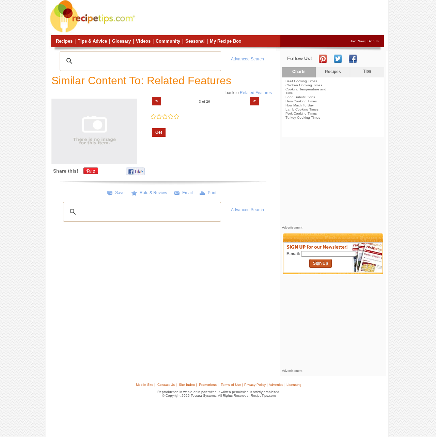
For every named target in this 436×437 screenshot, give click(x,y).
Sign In (373, 41)
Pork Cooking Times (301, 113)
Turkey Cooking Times (302, 117)
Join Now (357, 41)
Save (120, 192)
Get (158, 132)
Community (168, 41)
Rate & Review (153, 192)
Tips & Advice (92, 41)
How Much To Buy (299, 105)
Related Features (256, 92)
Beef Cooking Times (301, 81)
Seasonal (195, 41)
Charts (299, 71)
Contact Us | (167, 385)
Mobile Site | (145, 385)
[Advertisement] (260, 18)
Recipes (64, 41)
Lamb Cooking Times (301, 109)
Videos (143, 41)
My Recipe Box (225, 41)
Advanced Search (247, 59)
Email (187, 192)
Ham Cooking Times (301, 101)
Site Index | (188, 385)
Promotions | (209, 385)
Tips (367, 71)
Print (212, 192)
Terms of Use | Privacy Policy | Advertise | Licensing (261, 385)
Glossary (121, 41)
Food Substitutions (300, 97)
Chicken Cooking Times (303, 85)
